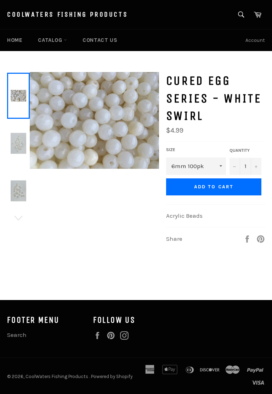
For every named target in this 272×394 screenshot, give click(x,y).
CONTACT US (100, 40)
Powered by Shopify (111, 376)
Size (170, 149)
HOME (14, 40)
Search (17, 334)
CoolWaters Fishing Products (67, 14)
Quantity (240, 150)
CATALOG (51, 40)
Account (255, 40)
